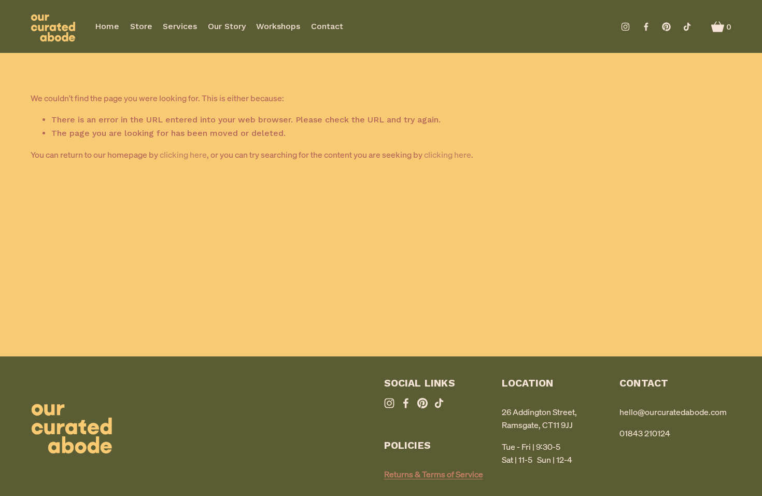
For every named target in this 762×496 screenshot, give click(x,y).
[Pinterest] (666, 27)
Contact (327, 26)
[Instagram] (625, 27)
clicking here (183, 154)
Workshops (278, 26)
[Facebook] (646, 27)
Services (180, 26)
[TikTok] (687, 27)
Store (141, 26)
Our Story (227, 26)
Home (107, 26)
